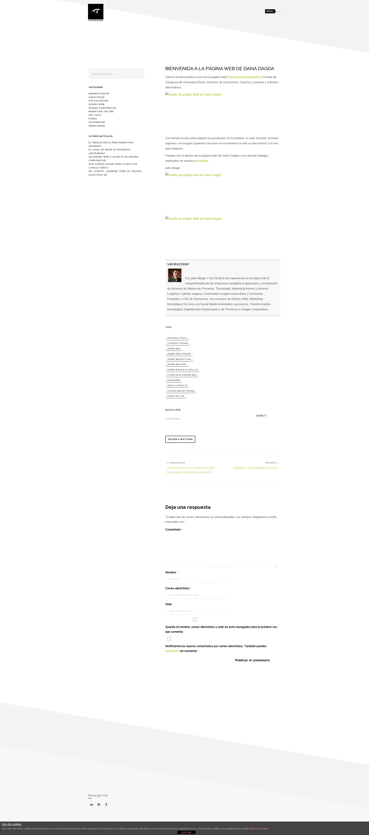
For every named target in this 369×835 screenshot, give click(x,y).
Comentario (174, 529)
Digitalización (98, 101)
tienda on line (175, 396)
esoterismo (173, 380)
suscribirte (172, 651)
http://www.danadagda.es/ (245, 77)
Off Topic (95, 115)
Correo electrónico (178, 588)
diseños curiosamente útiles (255, 468)
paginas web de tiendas (180, 391)
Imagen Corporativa (102, 108)
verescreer (178, 263)
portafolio (201, 161)
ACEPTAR (186, 832)
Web (168, 604)
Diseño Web (97, 104)
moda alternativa (177, 386)
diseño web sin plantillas (182, 370)
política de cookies (258, 828)
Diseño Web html (177, 364)
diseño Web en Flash (179, 359)
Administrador (99, 93)
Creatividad (97, 97)
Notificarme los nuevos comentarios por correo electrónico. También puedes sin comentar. (216, 648)
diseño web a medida (179, 354)
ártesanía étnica (177, 338)
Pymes (93, 119)
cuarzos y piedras (177, 343)
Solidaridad (97, 122)
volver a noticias (180, 439)
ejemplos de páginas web (181, 375)
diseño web (173, 349)
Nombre (171, 572)
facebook (111, 801)
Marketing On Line (101, 111)
